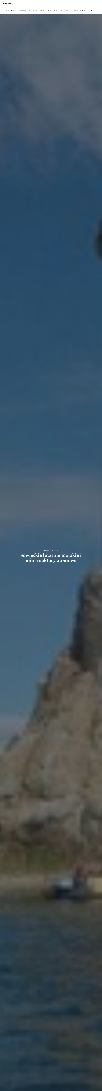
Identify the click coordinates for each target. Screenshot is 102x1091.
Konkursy (75, 10)
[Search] (91, 10)
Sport (55, 10)
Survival (35, 10)
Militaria (49, 10)
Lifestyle (6, 10)
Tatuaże (42, 10)
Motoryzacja (22, 10)
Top (29, 10)
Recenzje (67, 10)
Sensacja (46, 550)
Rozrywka (13, 10)
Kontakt (82, 10)
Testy (61, 10)
